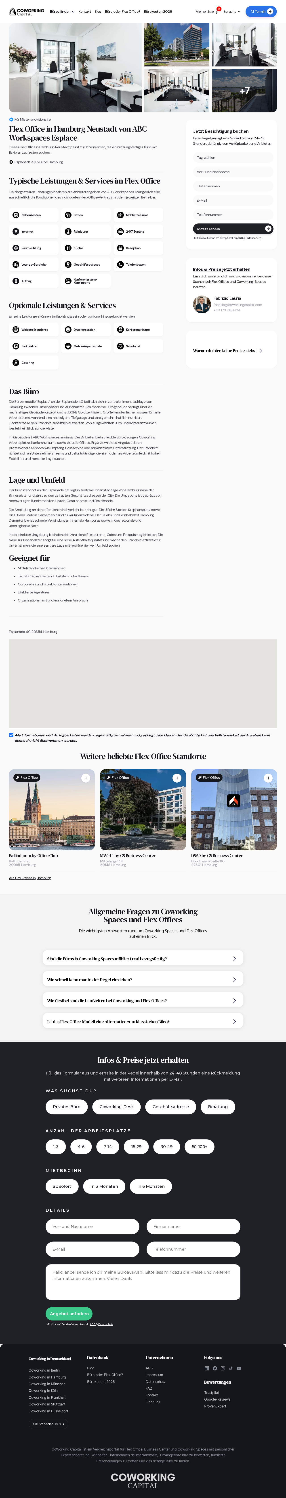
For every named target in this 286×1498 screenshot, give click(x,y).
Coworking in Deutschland (50, 1358)
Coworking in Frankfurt (47, 1397)
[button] (62, 11)
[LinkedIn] (206, 1368)
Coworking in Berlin (44, 1370)
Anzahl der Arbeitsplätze (88, 1130)
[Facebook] (215, 1368)
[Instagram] (223, 1368)
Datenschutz (253, 238)
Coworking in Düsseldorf (48, 1411)
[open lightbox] (75, 67)
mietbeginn (64, 1170)
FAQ (149, 1388)
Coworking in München (47, 1384)
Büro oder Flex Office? (122, 11)
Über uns (153, 1402)
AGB (240, 238)
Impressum (154, 1374)
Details (58, 1210)
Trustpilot (211, 1392)
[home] (27, 11)
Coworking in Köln (43, 1390)
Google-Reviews (217, 1399)
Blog (98, 11)
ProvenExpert (215, 1406)
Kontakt (84, 11)
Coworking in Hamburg (47, 1377)
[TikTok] (231, 1368)
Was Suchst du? (71, 1091)
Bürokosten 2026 (158, 11)
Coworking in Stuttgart (47, 1404)
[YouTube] (239, 1368)
